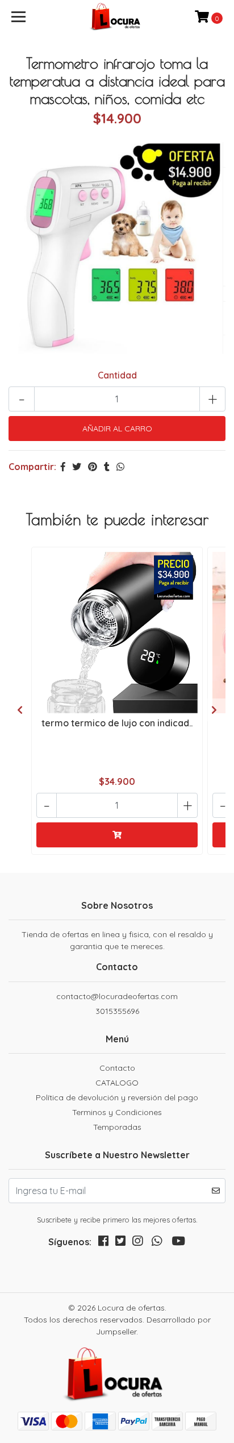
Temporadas (117, 1127)
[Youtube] (178, 1243)
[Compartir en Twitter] (76, 466)
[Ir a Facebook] (103, 1243)
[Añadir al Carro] (117, 834)
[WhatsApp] (156, 1243)
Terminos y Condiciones (117, 1112)
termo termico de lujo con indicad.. (117, 723)
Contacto (117, 1068)
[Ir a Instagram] (137, 1243)
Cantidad (117, 375)
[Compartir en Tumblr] (107, 466)
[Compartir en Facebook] (63, 466)
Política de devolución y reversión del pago (117, 1097)
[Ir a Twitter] (120, 1243)
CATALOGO (117, 1083)
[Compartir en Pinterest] (92, 466)
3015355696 (117, 1011)
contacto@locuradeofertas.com (117, 996)
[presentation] (20, 709)
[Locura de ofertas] (117, 17)
